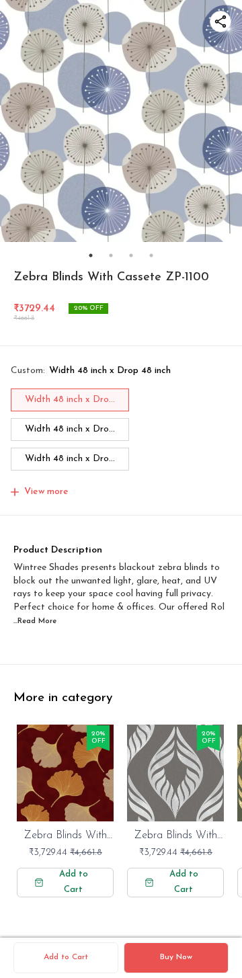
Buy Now (176, 957)
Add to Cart (66, 957)
